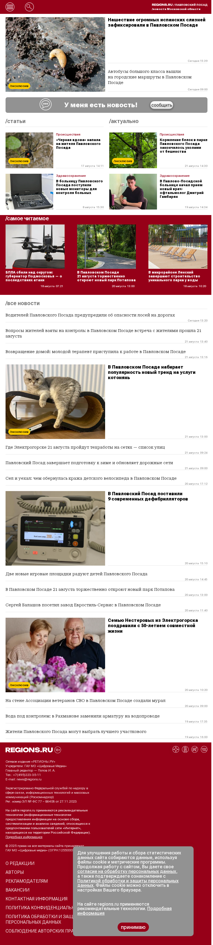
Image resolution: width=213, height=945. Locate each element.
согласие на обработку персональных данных (126, 871)
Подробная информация (24, 837)
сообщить (161, 105)
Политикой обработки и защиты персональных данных (128, 883)
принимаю (133, 927)
